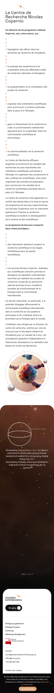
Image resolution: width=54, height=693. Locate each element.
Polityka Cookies (12, 627)
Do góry (12, 608)
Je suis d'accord (27, 689)
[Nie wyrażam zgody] (50, 683)
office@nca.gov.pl (12, 658)
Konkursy (9, 630)
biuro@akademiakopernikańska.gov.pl (20, 654)
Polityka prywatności (14, 623)
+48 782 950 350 (12, 662)
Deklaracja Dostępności (15, 634)
